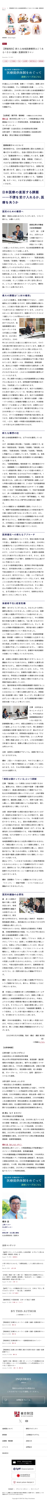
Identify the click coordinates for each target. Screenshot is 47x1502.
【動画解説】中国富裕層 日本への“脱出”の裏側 (23, 1299)
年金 (19, 61)
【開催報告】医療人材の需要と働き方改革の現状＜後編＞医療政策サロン (23, 1352)
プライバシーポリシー (22, 1489)
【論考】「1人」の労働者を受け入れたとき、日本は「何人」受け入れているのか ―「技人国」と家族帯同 (23, 1290)
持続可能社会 (33, 61)
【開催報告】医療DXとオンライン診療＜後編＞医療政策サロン (23, 1323)
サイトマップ (35, 1489)
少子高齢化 (13, 61)
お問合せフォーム (23, 1400)
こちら (42, 1042)
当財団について (7, 1428)
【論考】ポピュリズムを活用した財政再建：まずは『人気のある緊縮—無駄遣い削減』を (23, 1254)
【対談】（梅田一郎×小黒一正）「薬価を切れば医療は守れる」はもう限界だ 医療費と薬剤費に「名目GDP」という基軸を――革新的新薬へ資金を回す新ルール (23, 1278)
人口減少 (5, 61)
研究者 (4, 1435)
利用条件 (10, 1489)
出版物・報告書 (7, 1441)
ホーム (4, 8)
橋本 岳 (12, 1144)
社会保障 (25, 61)
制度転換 (41, 61)
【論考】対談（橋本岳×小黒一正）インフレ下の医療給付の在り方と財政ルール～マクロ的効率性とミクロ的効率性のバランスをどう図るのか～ (23, 1363)
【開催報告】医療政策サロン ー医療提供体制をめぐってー (23, 1341)
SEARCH (5, 1453)
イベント (5, 1447)
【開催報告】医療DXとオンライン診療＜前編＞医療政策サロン (23, 1332)
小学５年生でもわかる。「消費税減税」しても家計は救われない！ (23, 1265)
